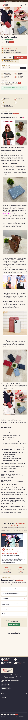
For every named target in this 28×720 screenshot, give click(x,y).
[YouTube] (8, 684)
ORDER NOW (20, 57)
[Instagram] (2, 684)
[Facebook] (5, 684)
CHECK (23, 67)
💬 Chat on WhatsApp (14, 624)
